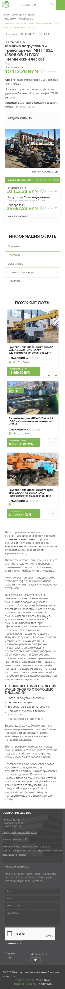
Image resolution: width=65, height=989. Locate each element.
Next (56, 148)
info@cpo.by (9, 832)
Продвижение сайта (24, 983)
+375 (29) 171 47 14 (12, 822)
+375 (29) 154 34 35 (13, 825)
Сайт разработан (25, 980)
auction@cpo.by (27, 832)
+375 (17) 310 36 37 (13, 819)
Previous (8, 148)
